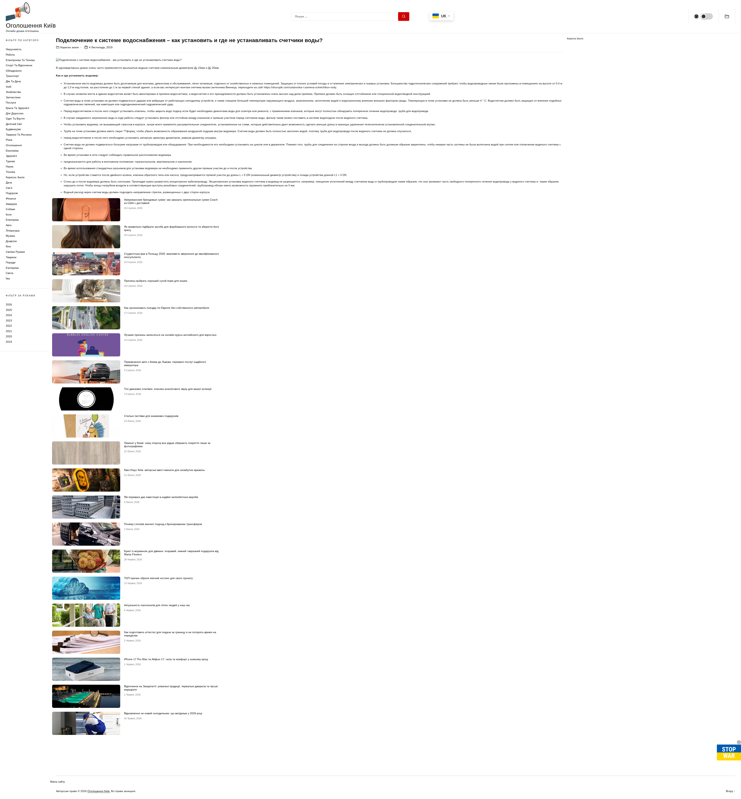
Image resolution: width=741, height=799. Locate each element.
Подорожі (12, 193)
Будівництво (13, 129)
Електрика (12, 219)
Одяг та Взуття (15, 118)
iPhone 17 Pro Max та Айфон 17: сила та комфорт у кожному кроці (166, 659)
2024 (9, 315)
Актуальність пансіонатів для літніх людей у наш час (157, 605)
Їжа (8, 278)
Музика (10, 235)
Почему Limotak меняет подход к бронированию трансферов (163, 524)
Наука (9, 166)
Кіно (8, 246)
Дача (9, 182)
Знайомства (13, 91)
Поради (10, 262)
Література (12, 230)
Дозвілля (11, 241)
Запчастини (13, 97)
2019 (9, 341)
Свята (9, 273)
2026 (9, 304)
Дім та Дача (13, 81)
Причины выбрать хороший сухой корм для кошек (155, 280)
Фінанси (11, 198)
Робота (10, 54)
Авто (9, 225)
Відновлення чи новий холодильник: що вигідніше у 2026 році (163, 713)
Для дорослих (15, 113)
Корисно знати (15, 177)
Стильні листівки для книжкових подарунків (151, 415)
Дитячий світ (14, 124)
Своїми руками (15, 251)
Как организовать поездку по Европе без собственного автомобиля (166, 307)
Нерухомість (13, 49)
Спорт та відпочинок (19, 65)
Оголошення (14, 145)
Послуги (11, 102)
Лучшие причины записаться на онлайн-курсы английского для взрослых (170, 334)
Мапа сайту (57, 781)
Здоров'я (11, 155)
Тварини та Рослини (19, 134)
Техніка (10, 171)
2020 (9, 336)
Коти (9, 214)
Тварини (11, 257)
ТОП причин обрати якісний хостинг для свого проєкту (158, 578)
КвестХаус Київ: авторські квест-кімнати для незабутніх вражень (164, 470)
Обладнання (14, 70)
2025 (9, 309)
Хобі (8, 86)
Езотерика (12, 267)
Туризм (10, 161)
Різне (9, 139)
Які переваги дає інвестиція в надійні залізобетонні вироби (161, 497)
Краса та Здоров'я (17, 107)
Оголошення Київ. (98, 791)
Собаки (10, 209)
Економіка (12, 150)
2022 (9, 325)
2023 (9, 320)
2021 (9, 331)
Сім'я (9, 187)
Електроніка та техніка (20, 60)
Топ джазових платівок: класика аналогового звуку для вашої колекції (167, 388)
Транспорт (12, 75)
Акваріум (11, 203)
